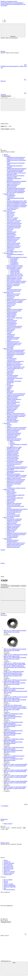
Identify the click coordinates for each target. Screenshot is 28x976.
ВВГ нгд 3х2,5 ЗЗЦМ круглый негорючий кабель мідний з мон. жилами (15, 700)
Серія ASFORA (14, 258)
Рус (5, 21)
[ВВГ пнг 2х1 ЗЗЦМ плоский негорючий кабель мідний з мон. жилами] (15, 680)
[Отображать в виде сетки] (13, 594)
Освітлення (7, 423)
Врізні (11, 441)
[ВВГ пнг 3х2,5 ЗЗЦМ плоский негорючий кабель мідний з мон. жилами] (15, 655)
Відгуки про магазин (9, 889)
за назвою (23, 585)
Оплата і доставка (14, 2)
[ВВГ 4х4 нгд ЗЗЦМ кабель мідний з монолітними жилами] (15, 739)
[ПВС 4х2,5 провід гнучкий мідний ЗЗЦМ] (15, 781)
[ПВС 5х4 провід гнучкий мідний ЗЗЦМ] (15, 787)
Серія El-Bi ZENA (15, 270)
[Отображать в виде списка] (13, 607)
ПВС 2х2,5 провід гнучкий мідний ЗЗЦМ (15, 777)
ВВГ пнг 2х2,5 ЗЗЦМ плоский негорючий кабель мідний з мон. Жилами (15, 649)
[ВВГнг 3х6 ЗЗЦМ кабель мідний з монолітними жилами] (15, 722)
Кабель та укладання (9, 489)
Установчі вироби (8, 253)
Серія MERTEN (14, 262)
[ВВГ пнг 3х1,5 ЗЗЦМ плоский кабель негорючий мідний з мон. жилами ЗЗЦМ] (15, 663)
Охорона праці (8, 538)
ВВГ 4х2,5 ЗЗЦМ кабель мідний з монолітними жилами (13, 734)
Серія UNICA (13, 261)
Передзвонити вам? (5, 96)
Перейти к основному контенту (9, 1)
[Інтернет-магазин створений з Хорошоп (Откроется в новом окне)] (12, 856)
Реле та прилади (8, 210)
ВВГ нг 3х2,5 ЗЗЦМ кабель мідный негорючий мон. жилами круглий (13, 675)
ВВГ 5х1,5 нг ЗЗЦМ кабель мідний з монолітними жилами (13, 759)
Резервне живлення (9, 194)
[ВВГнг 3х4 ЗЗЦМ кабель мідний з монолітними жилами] (15, 714)
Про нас (7, 2)
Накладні (12, 443)
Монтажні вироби (8, 348)
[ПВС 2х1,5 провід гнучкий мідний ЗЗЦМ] (15, 764)
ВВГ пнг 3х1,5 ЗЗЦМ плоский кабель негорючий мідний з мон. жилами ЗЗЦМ (14, 666)
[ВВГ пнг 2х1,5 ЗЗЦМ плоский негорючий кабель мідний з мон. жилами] (15, 623)
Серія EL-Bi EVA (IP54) (16, 274)
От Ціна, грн (4, 827)
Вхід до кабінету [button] (8, 879)
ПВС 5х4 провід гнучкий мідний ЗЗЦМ (14, 788)
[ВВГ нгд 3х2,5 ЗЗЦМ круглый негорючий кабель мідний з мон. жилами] (15, 697)
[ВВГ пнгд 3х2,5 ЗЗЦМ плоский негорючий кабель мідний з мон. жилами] (15, 706)
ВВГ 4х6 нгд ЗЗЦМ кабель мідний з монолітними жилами (13, 751)
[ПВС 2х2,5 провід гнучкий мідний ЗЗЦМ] (15, 775)
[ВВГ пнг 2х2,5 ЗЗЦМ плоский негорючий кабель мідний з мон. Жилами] (15, 641)
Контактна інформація (13, 4)
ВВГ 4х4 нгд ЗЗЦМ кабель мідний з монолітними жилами (13, 742)
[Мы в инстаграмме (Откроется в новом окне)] (12, 17)
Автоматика (7, 156)
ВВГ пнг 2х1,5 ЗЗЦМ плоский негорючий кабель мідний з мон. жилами (15, 631)
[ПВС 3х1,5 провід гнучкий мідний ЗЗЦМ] (15, 770)
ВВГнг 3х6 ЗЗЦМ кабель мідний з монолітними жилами (13, 725)
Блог (20, 4)
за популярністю (5, 585)
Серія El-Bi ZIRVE (15, 271)
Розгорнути (4, 615)
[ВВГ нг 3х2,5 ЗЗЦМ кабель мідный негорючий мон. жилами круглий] (15, 672)
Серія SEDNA (13, 260)
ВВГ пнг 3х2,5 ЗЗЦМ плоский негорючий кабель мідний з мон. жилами (15, 658)
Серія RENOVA (14, 264)
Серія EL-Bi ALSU (15, 272)
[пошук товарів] (13, 105)
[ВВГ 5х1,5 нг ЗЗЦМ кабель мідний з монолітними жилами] (15, 756)
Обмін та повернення (9, 885)
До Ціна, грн (15, 827)
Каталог (3, 2)
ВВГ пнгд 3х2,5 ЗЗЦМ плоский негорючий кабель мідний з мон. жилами (15, 708)
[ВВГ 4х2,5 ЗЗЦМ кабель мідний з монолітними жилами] (15, 731)
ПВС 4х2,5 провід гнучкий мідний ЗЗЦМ (15, 782)
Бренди (6, 154)
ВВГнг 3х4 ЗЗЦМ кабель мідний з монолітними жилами (13, 717)
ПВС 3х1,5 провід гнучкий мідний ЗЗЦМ (15, 771)
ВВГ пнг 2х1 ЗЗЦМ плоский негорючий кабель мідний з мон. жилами (14, 683)
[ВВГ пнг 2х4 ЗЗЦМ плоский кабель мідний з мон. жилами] (15, 689)
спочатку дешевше (15, 585)
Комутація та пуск (8, 292)
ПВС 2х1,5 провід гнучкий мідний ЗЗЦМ (15, 765)
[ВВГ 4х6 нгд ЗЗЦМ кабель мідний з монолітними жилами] (15, 748)
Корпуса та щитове (9, 517)
